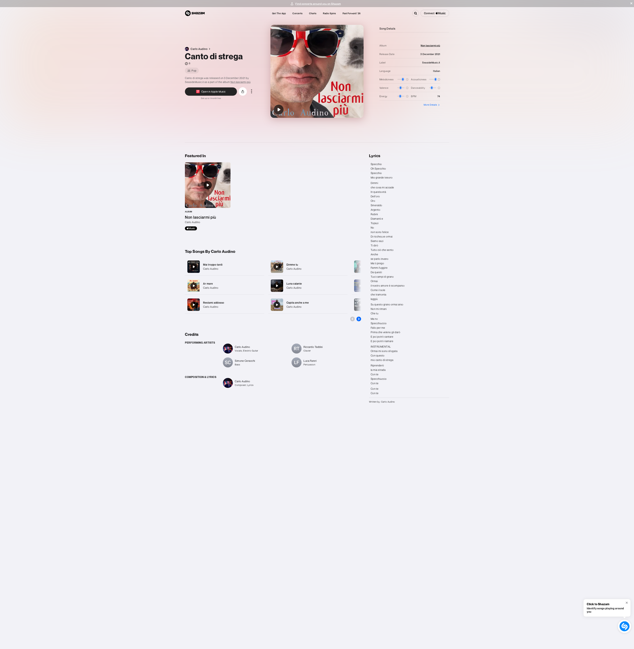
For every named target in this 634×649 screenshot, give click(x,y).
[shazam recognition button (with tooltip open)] (624, 626)
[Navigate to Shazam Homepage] (195, 13)
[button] (631, 3)
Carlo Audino (210, 268)
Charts (312, 13)
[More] (260, 266)
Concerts (297, 13)
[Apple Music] (191, 228)
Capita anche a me (297, 302)
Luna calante (294, 283)
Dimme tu (292, 264)
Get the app (279, 13)
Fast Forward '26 (352, 13)
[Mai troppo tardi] (224, 266)
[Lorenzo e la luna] (360, 304)
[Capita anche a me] (308, 304)
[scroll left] (352, 319)
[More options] (251, 91)
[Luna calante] (308, 285)
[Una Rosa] (360, 266)
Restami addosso (213, 302)
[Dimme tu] (308, 266)
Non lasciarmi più (240, 82)
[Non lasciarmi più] (207, 196)
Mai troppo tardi (213, 264)
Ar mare (208, 283)
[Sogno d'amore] (360, 285)
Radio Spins (329, 13)
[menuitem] (279, 13)
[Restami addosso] (224, 304)
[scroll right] (358, 319)
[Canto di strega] (279, 110)
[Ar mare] (224, 285)
